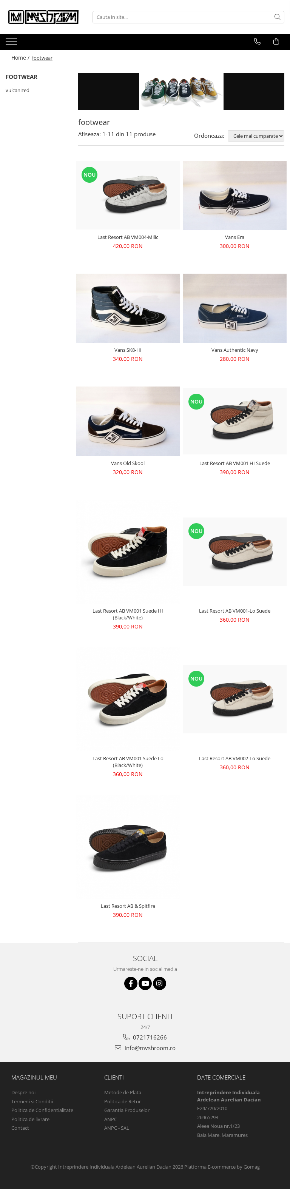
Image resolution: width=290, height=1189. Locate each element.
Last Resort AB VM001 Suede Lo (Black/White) (128, 762)
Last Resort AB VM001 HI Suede (234, 463)
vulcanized (17, 90)
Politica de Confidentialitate (42, 1110)
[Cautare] (277, 17)
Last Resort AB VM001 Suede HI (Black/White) (128, 614)
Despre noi (23, 1092)
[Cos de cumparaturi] (276, 41)
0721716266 (149, 1037)
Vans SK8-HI (128, 350)
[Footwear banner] (181, 91)
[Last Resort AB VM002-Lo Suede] (235, 699)
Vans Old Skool (128, 463)
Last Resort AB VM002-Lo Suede (234, 758)
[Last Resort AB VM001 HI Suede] (235, 421)
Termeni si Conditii (32, 1101)
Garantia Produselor (127, 1110)
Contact (20, 1127)
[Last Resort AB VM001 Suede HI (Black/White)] (128, 552)
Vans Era (234, 237)
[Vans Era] (235, 195)
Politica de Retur (122, 1101)
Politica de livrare (30, 1119)
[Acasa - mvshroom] (43, 17)
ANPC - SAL (116, 1127)
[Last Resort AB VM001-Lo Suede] (235, 551)
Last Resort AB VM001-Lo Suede (234, 610)
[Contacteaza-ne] (257, 41)
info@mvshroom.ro (149, 1048)
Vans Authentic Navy (234, 350)
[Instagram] (159, 983)
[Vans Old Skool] (128, 421)
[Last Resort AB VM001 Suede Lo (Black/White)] (128, 699)
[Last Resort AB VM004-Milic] (128, 195)
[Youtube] (145, 983)
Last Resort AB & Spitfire (128, 906)
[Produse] (12, 43)
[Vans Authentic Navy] (235, 308)
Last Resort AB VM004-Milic (127, 237)
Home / (21, 57)
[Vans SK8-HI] (128, 308)
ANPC (110, 1119)
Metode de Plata (122, 1092)
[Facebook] (130, 983)
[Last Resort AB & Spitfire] (128, 846)
